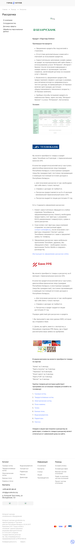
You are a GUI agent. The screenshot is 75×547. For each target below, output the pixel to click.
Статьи (40, 472)
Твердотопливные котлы (8, 469)
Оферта (22, 542)
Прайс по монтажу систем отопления (61, 477)
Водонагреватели (26, 466)
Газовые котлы (7, 466)
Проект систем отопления (60, 482)
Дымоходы (24, 477)
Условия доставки (61, 469)
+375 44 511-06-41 (9, 489)
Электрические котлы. (43, 401)
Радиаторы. (39, 418)
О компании (42, 466)
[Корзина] (72, 3)
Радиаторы (24, 471)
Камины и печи (7, 481)
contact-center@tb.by (43, 230)
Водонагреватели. (41, 415)
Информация (43, 462)
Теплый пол (24, 469)
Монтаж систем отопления (60, 473)
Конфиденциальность (9, 542)
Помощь (58, 462)
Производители (43, 478)
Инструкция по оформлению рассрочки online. (51, 254)
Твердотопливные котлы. (44, 397)
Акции (40, 475)
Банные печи (39, 411)
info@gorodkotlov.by (10, 492)
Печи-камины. (40, 404)
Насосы (38, 422)
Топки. (37, 408)
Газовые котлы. (40, 394)
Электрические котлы (7, 474)
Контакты (41, 469)
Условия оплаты (60, 466)
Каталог (5, 462)
